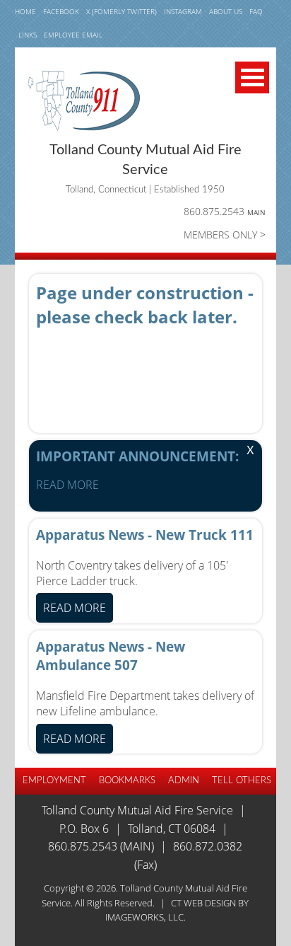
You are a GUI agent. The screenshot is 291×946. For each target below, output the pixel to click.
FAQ (256, 11)
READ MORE (67, 484)
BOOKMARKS (127, 780)
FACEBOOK (61, 11)
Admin (183, 780)
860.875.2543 (225, 211)
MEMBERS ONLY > (225, 234)
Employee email (73, 35)
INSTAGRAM (183, 11)
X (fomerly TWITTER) (121, 11)
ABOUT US (225, 11)
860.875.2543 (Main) (101, 846)
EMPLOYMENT (54, 780)
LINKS (27, 35)
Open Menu (252, 77)
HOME (25, 11)
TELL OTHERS (241, 780)
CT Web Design (203, 902)
